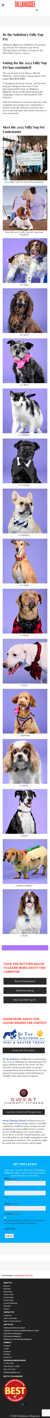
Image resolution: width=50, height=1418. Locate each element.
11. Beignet (24, 534)
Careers (6, 1309)
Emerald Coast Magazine (12, 1333)
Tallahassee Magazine (25, 4)
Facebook (7, 1346)
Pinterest (6, 1354)
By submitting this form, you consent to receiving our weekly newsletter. (24, 1221)
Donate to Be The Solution (23, 1050)
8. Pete (24, 685)
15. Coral (24, 334)
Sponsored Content (23, 1275)
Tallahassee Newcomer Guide (14, 1328)
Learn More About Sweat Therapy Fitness (24, 1112)
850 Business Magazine (12, 1336)
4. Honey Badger (24, 885)
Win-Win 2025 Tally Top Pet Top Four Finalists (24, 233)
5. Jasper (24, 835)
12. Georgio (24, 484)
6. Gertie (24, 785)
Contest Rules (8, 1297)
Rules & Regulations (25, 981)
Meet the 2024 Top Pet (25, 1000)
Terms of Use (8, 1294)
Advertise (7, 1289)
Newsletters (7, 1292)
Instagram (7, 1351)
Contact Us (7, 1315)
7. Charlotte (24, 735)
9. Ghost (24, 635)
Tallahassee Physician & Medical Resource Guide (21, 1331)
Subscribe (7, 1306)
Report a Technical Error (12, 1321)
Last (6, 1197)
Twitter (6, 1349)
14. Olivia (24, 384)
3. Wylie (24, 935)
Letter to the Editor (10, 1318)
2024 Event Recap (25, 990)
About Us (6, 1286)
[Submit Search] (37, 10)
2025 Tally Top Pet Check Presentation (24, 181)
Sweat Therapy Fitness (14, 1121)
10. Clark (24, 585)
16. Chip (24, 284)
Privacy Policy (8, 1300)
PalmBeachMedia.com (11, 1372)
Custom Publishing (10, 1303)
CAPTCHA (9, 1229)
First (6, 1187)
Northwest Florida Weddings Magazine (17, 1339)
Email (11, 1203)
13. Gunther (24, 434)
